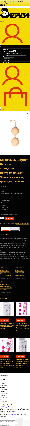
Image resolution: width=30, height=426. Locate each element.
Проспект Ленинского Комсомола (16, 55)
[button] (27, 113)
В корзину (9, 218)
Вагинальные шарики (22, 223)
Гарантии (6, 60)
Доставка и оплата (8, 57)
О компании (6, 59)
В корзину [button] (4, 320)
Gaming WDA (14, 414)
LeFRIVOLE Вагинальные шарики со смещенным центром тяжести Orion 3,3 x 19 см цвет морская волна (21, 271)
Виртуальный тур (8, 51)
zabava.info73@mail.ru (6, 404)
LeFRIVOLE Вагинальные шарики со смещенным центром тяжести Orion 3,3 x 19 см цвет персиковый (6, 285)
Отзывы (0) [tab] (14, 229)
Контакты (6, 62)
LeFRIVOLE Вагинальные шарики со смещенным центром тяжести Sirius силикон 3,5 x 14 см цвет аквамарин (6, 271)
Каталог (5, 49)
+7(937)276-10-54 (4, 406)
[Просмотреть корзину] (15, 106)
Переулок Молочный (12, 53)
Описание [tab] (5, 229)
